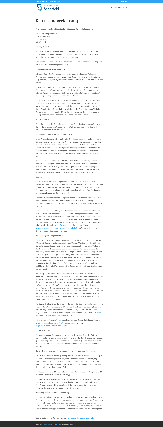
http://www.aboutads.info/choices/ (70, 225)
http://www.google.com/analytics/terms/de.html (55, 323)
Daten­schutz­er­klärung (50, 424)
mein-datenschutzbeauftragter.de (80, 418)
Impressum (124, 1)
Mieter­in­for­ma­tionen (118, 7)
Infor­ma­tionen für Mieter (66, 424)
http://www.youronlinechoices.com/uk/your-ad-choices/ (58, 228)
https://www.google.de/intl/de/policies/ (51, 326)
